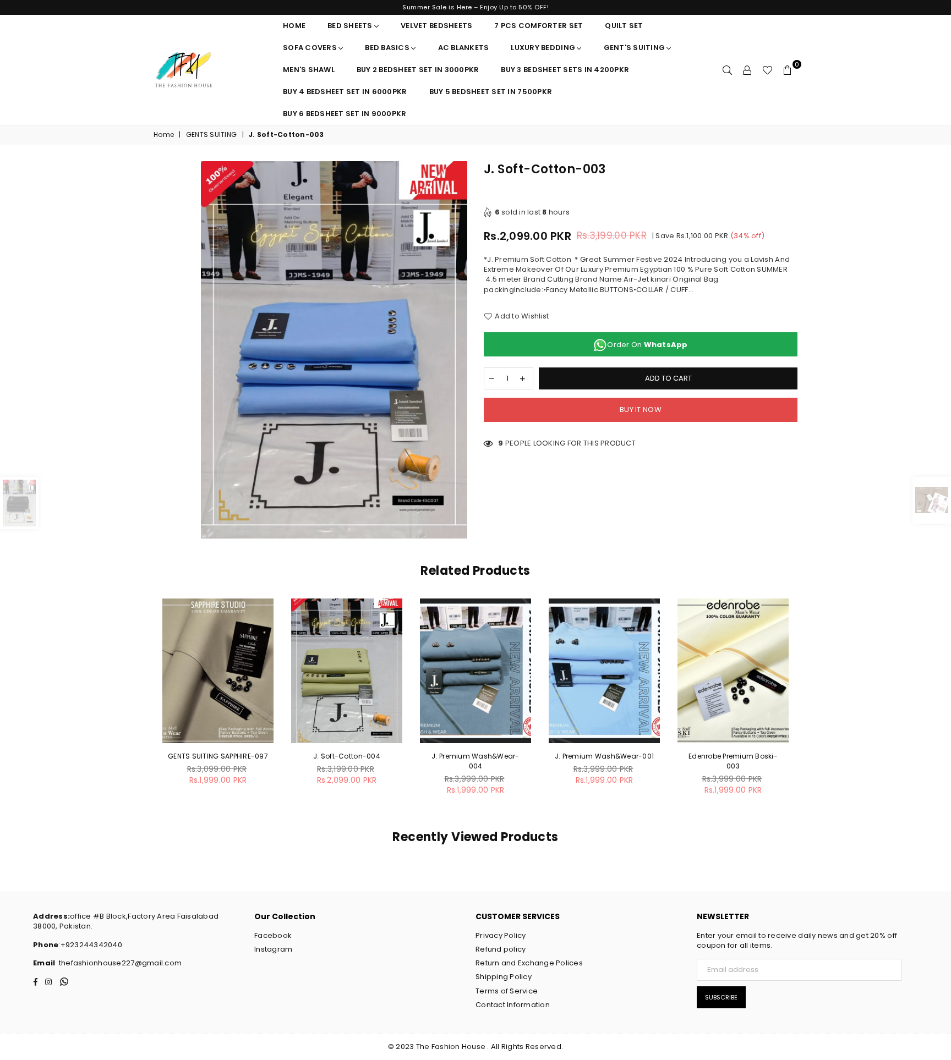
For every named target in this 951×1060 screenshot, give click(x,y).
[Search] (727, 70)
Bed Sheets (350, 25)
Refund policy (501, 949)
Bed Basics (388, 47)
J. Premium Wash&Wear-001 (604, 756)
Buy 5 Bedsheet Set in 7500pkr (491, 91)
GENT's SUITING (635, 47)
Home (294, 25)
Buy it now (641, 409)
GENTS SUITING (211, 134)
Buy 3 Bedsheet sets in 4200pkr (565, 69)
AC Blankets (463, 47)
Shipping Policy (504, 976)
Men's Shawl (309, 69)
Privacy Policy (501, 935)
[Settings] (747, 70)
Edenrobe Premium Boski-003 (733, 761)
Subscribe (721, 997)
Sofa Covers (310, 47)
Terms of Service (507, 991)
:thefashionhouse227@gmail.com (118, 963)
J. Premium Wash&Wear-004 (475, 761)
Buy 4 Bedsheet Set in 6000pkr (345, 91)
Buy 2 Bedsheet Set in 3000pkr (418, 69)
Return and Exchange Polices (529, 963)
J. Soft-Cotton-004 (346, 756)
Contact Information (513, 1004)
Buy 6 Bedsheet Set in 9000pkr (345, 113)
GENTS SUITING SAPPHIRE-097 (218, 756)
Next (809, 702)
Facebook (273, 935)
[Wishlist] (767, 70)
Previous (141, 702)
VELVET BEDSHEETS (436, 25)
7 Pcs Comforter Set (538, 25)
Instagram (273, 949)
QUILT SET (624, 25)
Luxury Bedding (544, 47)
